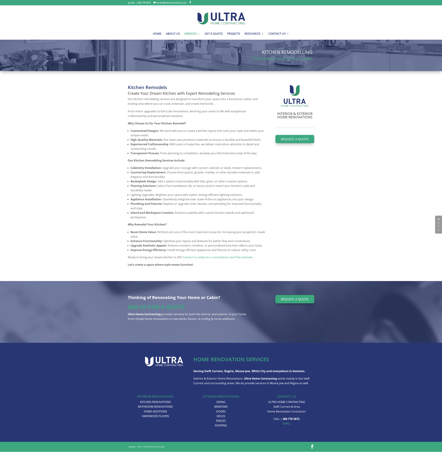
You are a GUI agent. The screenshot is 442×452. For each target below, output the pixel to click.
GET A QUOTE (214, 34)
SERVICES (190, 34)
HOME (157, 34)
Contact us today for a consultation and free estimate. (218, 257)
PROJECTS (233, 34)
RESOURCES (252, 34)
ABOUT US (173, 34)
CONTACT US (277, 34)
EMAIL (286, 423)
